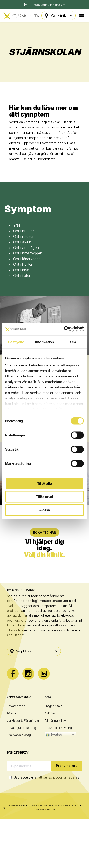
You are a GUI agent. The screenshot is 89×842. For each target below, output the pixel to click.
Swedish (56, 734)
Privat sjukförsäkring (21, 728)
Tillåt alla (44, 483)
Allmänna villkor (55, 720)
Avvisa (44, 510)
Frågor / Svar (53, 706)
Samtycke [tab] (16, 342)
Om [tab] (73, 342)
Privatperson (16, 706)
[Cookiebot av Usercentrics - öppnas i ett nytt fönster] (64, 329)
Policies (50, 713)
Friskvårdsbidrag (19, 735)
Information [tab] (44, 342)
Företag (12, 713)
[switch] (77, 435)
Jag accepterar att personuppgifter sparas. (47, 777)
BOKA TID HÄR (44, 532)
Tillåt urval (44, 496)
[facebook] (13, 674)
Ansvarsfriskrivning (58, 728)
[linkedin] (44, 674)
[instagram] (28, 674)
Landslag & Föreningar (23, 720)
